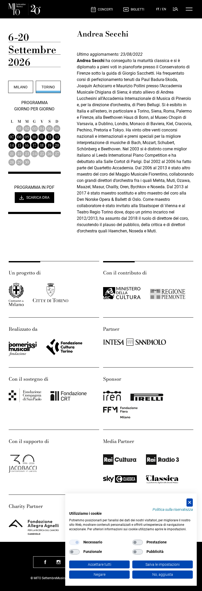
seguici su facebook (45, 564)
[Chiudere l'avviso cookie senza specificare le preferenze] (189, 502)
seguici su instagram (58, 564)
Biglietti (137, 9)
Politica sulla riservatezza (173, 509)
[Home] (24, 9)
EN (164, 9)
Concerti (105, 9)
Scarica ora (37, 197)
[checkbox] (74, 542)
